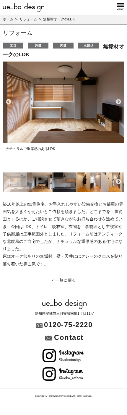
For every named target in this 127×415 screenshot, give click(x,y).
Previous (9, 102)
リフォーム (28, 19)
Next (118, 102)
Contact (69, 337)
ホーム (8, 19)
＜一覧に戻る (63, 280)
